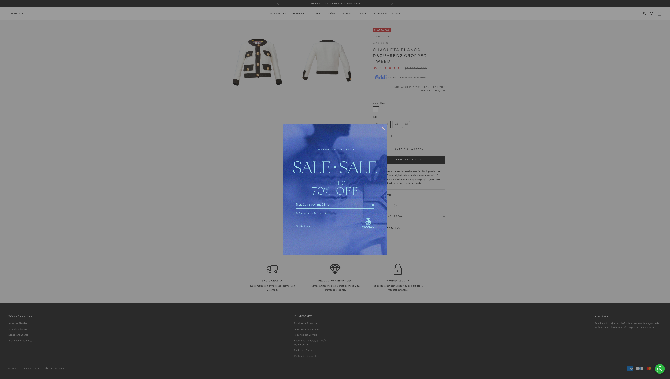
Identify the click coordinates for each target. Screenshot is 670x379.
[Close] (383, 128)
